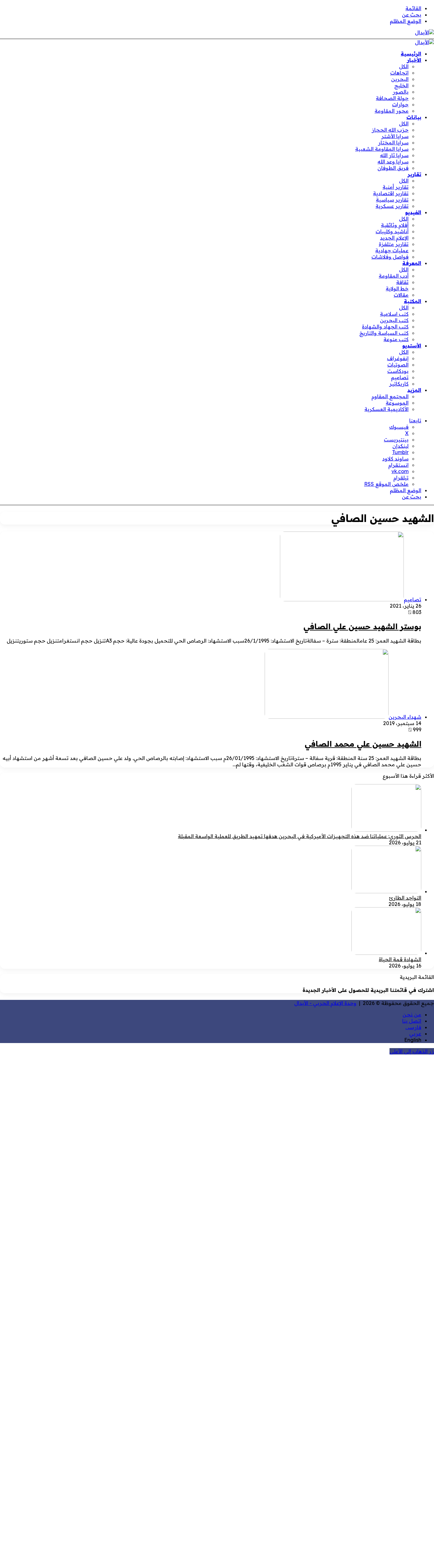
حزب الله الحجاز (390, 130)
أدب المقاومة (394, 276)
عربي (415, 1033)
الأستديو (411, 345)
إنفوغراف (398, 358)
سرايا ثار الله (394, 155)
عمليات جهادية (392, 250)
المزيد (414, 390)
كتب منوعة (396, 339)
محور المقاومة (392, 111)
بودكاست (398, 371)
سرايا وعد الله (393, 161)
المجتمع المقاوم (390, 396)
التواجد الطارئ (405, 898)
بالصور (401, 92)
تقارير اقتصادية (391, 193)
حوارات (400, 104)
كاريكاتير (399, 383)
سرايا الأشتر (395, 136)
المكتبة (412, 301)
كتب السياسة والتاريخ (384, 333)
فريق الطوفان (393, 168)
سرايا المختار (393, 142)
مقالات (401, 295)
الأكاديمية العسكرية (386, 409)
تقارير (414, 174)
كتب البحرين (394, 320)
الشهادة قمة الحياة (400, 959)
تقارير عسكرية (392, 206)
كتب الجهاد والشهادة (385, 326)
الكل (404, 66)
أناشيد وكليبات (392, 231)
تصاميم (400, 377)
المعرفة (411, 263)
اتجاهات (399, 72)
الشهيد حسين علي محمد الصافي (363, 744)
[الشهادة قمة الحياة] (386, 953)
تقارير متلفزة (394, 244)
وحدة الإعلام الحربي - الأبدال (325, 1003)
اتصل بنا (411, 1021)
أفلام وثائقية (395, 225)
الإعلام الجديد (394, 238)
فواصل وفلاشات (390, 257)
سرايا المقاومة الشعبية (382, 149)
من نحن (412, 1014)
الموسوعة (397, 403)
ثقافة (402, 282)
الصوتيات (398, 364)
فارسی (413, 1027)
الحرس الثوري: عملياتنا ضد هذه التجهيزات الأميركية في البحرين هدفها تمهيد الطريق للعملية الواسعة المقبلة (299, 836)
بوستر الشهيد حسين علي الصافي (362, 626)
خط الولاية (397, 288)
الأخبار (414, 60)
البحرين (400, 79)
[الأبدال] (424, 32)
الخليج (401, 85)
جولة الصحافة (392, 98)
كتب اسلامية (394, 314)
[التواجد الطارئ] (386, 891)
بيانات (413, 117)
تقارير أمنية (396, 187)
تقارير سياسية (392, 199)
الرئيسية (411, 53)
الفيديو (413, 212)
